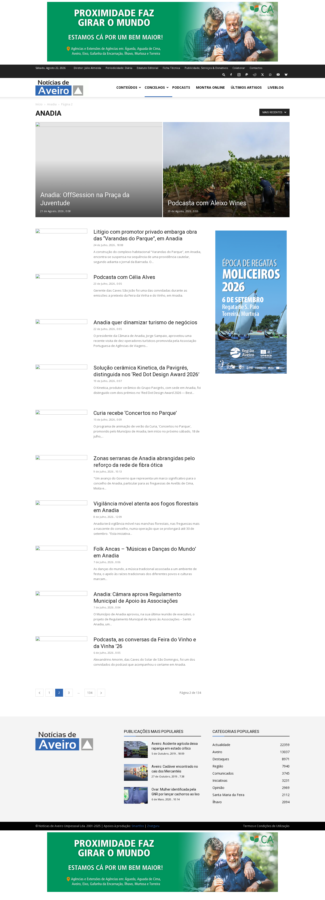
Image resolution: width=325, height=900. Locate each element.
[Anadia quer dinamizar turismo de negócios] (61, 337)
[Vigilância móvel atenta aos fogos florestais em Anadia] (61, 518)
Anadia (52, 104)
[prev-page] (39, 693)
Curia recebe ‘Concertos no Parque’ (135, 413)
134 (89, 693)
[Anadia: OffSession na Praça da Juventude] (98, 177)
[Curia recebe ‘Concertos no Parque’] (61, 428)
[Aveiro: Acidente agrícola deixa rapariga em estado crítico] (136, 749)
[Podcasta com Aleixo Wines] (226, 177)
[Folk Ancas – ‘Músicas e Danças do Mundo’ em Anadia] (61, 563)
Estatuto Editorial (147, 68)
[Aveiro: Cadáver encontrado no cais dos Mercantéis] (136, 772)
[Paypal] (246, 74)
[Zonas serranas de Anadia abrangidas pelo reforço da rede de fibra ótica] (61, 473)
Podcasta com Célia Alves (124, 277)
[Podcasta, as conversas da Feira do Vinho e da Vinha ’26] (61, 654)
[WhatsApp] (270, 74)
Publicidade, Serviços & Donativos (206, 68)
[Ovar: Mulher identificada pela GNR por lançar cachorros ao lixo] (136, 795)
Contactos (256, 68)
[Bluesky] (286, 74)
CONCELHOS (155, 87)
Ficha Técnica (171, 68)
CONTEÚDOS (126, 87)
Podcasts (181, 87)
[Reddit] (254, 74)
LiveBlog (276, 87)
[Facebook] (231, 74)
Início (39, 104)
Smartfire (138, 826)
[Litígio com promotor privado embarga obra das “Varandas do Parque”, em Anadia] (61, 246)
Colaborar (238, 68)
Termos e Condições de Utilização (266, 826)
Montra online (210, 87)
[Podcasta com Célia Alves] (61, 292)
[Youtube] (278, 74)
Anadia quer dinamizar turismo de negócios (145, 322)
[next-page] (101, 693)
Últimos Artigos (246, 87)
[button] (223, 74)
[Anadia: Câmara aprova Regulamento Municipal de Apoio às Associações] (61, 609)
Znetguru (153, 826)
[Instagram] (238, 74)
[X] (262, 74)
